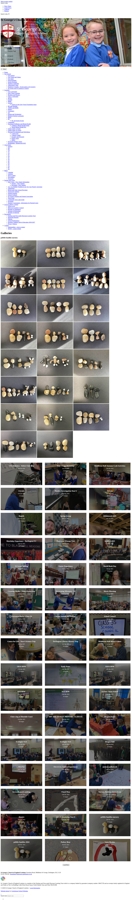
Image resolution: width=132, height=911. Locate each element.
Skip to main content (6, 1)
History (10, 109)
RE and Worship (12, 106)
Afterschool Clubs (13, 85)
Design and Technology (14, 114)
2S (8, 154)
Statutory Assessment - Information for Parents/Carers (23, 203)
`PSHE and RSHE (13, 108)
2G (9, 156)
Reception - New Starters (18, 185)
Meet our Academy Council (16, 208)
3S (8, 158)
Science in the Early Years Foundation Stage (24, 104)
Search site (4, 896)
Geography (11, 111)
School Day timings (13, 191)
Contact (6, 41)
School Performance (13, 220)
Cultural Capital (15, 135)
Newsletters (11, 177)
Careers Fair (14, 133)
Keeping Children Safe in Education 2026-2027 (21, 222)
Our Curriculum (12, 91)
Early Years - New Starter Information (18, 182)
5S (8, 164)
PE (9, 119)
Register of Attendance (14, 209)
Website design (5, 891)
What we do (11, 206)
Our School (7, 74)
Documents (7, 214)
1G (9, 153)
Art (9, 112)
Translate (17, 47)
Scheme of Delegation (14, 211)
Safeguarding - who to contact (16, 227)
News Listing (12, 175)
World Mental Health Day (18, 127)
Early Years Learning (14, 93)
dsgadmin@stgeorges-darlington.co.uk (21, 874)
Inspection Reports (13, 217)
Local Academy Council (11, 204)
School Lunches (12, 193)
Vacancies (11, 179)
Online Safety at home (14, 129)
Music (9, 117)
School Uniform (12, 195)
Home (6, 72)
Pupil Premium (12, 80)
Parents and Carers (9, 180)
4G (9, 162)
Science (10, 103)
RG (9, 149)
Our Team (11, 79)
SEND (10, 98)
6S (8, 167)
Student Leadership (13, 83)
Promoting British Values (15, 141)
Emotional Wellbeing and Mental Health (19, 124)
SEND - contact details (14, 228)
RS (9, 148)
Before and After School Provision (17, 190)
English (10, 100)
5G (9, 166)
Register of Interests (13, 212)
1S (8, 151)
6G (9, 169)
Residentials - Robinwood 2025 (17, 143)
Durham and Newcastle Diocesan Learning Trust (22, 216)
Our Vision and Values (14, 77)
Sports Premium (12, 82)
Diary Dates (7, 6)
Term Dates (11, 198)
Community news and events (16, 199)
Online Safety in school (14, 130)
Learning (6, 90)
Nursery (10, 146)
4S (8, 161)
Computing (11, 122)
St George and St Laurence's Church (18, 88)
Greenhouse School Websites (19, 891)
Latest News (7, 8)
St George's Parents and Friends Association (20, 196)
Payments (10, 201)
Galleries (6, 9)
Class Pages (7, 145)
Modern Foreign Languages (16, 116)
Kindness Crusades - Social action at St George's (21, 87)
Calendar (10, 172)
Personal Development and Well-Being (19, 132)
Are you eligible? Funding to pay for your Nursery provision (25, 187)
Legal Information (35, 888)
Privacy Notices (12, 224)
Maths (9, 101)
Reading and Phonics (14, 95)
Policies (6, 11)
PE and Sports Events (17, 120)
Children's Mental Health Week (20, 125)
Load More (66, 865)
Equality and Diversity (17, 137)
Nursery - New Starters (18, 183)
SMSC (13, 140)
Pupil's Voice (15, 138)
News (6, 170)
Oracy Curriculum (13, 96)
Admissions (11, 188)
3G (9, 159)
